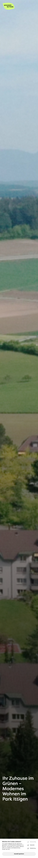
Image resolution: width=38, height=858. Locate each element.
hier (9, 849)
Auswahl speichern (19, 853)
